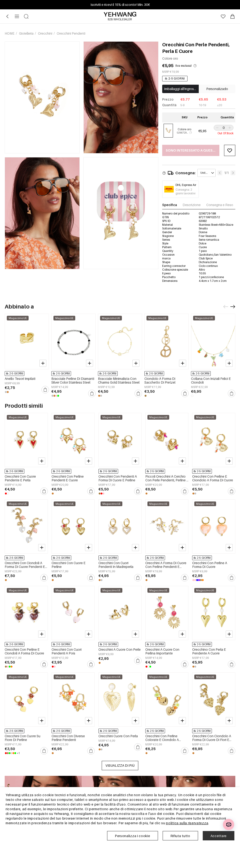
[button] (217, 128)
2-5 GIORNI (176, 78)
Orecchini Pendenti (71, 33)
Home (10, 33)
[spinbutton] (223, 128)
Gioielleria (26, 33)
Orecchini (45, 33)
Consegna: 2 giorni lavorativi (185, 191)
